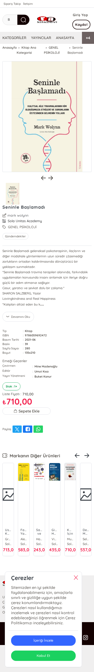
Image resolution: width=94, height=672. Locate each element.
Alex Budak (23, 539)
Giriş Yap (80, 15)
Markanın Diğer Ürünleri (33, 456)
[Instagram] (85, 638)
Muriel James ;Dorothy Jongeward (70, 539)
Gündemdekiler (15, 236)
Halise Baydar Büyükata (39, 539)
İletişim (28, 4)
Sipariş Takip (12, 4)
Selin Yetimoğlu (86, 539)
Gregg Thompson (8, 539)
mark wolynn (17, 215)
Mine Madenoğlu (45, 366)
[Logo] (46, 19)
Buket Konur (43, 376)
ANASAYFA (65, 37)
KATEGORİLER (14, 37)
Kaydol (81, 24)
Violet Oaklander (55, 539)
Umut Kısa (41, 371)
